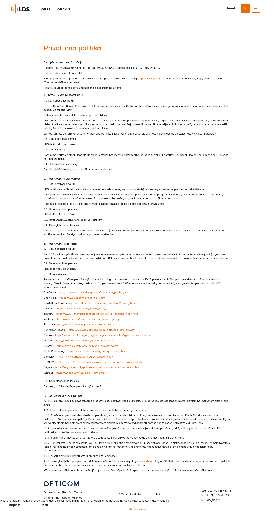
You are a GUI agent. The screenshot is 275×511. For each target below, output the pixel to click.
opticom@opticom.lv (152, 78)
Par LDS (47, 9)
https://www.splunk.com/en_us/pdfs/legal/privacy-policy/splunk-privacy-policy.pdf (104, 335)
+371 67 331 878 (217, 495)
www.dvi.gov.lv (148, 461)
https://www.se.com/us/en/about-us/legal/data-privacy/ (101, 329)
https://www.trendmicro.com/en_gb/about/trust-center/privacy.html (97, 313)
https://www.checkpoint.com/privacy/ (83, 297)
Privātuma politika (129, 493)
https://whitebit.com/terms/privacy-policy (81, 372)
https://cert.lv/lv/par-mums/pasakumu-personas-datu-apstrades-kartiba (100, 362)
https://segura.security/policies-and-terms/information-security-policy (97, 367)
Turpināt (14, 505)
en (256, 8)
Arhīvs (156, 493)
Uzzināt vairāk (137, 509)
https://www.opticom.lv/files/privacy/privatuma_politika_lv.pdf (93, 292)
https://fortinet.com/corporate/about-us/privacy (85, 324)
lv (245, 8)
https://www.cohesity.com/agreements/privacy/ (85, 356)
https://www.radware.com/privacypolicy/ (81, 308)
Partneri (63, 9)
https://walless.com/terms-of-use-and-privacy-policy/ (88, 319)
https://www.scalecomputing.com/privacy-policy (96, 351)
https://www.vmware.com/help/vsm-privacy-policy (87, 346)
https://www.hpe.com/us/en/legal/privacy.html (107, 303)
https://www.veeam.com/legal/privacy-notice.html (84, 340)
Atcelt (43, 505)
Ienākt (232, 8)
